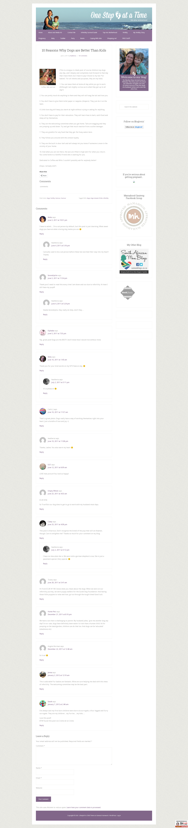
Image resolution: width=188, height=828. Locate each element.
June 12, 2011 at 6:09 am (57, 467)
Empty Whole (53, 491)
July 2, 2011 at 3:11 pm (60, 382)
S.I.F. (49, 465)
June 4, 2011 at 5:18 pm (60, 246)
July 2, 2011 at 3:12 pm (60, 550)
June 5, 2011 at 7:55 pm (57, 334)
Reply (41, 234)
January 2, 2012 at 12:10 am (58, 675)
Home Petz (52, 612)
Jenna (50, 673)
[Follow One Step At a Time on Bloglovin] (134, 128)
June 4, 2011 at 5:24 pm (60, 304)
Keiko (50, 217)
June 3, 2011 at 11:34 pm (57, 278)
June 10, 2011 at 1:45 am (57, 360)
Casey (50, 522)
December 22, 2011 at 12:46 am (60, 649)
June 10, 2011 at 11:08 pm (58, 441)
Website (39, 788)
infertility (105, 198)
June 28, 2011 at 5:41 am (57, 583)
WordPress (112, 815)
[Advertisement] (134, 151)
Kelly (50, 357)
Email (39, 778)
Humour (57, 198)
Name (39, 768)
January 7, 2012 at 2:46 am (58, 704)
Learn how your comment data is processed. (84, 807)
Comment (40, 746)
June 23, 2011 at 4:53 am (57, 494)
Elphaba (51, 331)
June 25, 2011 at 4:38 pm (57, 524)
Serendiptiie (52, 275)
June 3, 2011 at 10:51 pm (57, 220)
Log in (119, 815)
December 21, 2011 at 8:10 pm (60, 614)
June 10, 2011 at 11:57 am (58, 412)
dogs (48, 198)
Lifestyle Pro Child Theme (86, 815)
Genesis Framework (102, 815)
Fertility (52, 198)
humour (63, 198)
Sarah (50, 702)
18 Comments (83, 56)
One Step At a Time (94, 18)
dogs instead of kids (97, 198)
